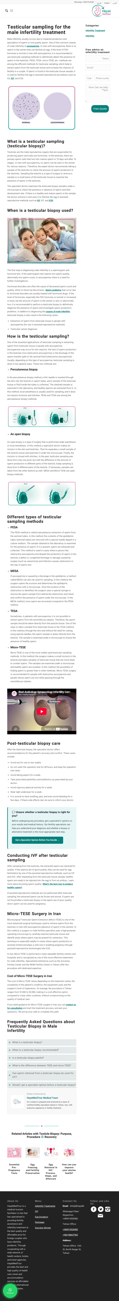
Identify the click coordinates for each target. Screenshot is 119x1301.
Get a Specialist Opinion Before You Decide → (37, 840)
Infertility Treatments (45, 1206)
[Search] (5, 10)
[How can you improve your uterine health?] (69, 1152)
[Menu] (11, 11)
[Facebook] (94, 1210)
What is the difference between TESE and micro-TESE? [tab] (41, 1065)
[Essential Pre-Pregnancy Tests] (14, 1152)
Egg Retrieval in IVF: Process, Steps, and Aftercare (51, 1172)
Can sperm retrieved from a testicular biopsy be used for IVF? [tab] (43, 1075)
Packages (39, 1222)
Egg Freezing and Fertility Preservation (33, 1169)
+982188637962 (70, 1235)
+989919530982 (70, 1229)
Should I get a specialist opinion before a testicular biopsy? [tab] (44, 1085)
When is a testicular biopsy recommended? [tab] (35, 1050)
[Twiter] (101, 1210)
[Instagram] (108, 1210)
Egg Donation (41, 1217)
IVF (36, 1211)
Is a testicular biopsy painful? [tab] (28, 1058)
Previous (11, 1159)
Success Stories (43, 1228)
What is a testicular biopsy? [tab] (27, 1042)
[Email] (101, 1217)
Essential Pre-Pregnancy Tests (14, 1169)
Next (72, 1159)
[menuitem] (84, 2)
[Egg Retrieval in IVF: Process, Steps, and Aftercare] (51, 1152)
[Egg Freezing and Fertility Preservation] (33, 1152)
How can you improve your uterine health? (69, 1169)
